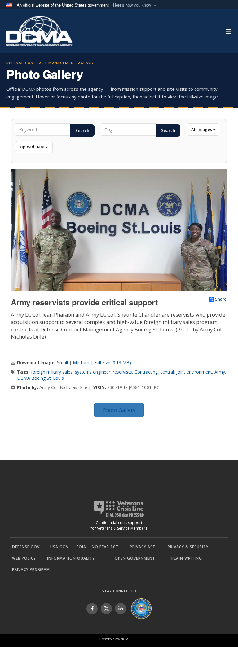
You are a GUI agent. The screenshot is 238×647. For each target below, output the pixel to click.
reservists (122, 372)
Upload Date (33, 147)
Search (82, 130)
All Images (202, 129)
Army (219, 372)
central (167, 372)
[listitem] (92, 608)
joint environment (194, 372)
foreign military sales (52, 372)
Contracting (146, 372)
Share (221, 299)
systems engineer (92, 372)
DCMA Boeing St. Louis (40, 378)
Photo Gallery (119, 409)
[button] (135, 5)
